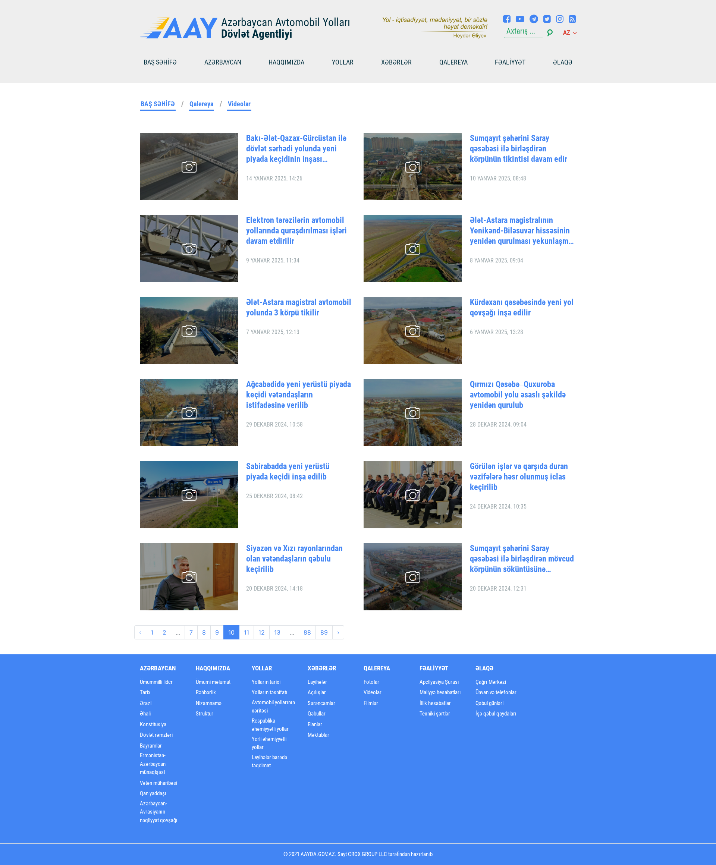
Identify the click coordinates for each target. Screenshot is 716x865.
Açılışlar (317, 692)
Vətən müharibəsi (158, 783)
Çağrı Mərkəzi (490, 682)
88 (307, 632)
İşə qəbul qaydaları (495, 713)
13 (277, 632)
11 (246, 632)
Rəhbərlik (206, 692)
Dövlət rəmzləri (156, 735)
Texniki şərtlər (435, 713)
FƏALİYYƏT (510, 62)
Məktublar (318, 735)
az (567, 32)
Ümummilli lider (156, 682)
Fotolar (371, 682)
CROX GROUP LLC (367, 854)
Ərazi (145, 703)
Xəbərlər (396, 62)
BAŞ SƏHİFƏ (160, 62)
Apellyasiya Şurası (439, 682)
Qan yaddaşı (153, 793)
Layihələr (317, 682)
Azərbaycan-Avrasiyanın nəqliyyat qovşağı (159, 812)
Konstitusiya (153, 724)
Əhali (145, 713)
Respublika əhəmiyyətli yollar (270, 725)
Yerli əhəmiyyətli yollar (269, 743)
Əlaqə (562, 62)
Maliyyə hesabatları (440, 692)
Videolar (239, 104)
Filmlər (371, 703)
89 (324, 632)
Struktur (204, 713)
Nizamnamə (209, 703)
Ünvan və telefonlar (495, 692)
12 (261, 632)
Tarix (145, 692)
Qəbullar (317, 713)
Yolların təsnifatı (270, 692)
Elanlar (315, 724)
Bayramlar (151, 745)
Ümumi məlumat (213, 682)
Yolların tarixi (266, 682)
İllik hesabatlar (435, 703)
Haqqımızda (286, 62)
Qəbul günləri (489, 703)
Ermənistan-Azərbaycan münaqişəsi (153, 764)
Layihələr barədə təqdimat (269, 761)
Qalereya (453, 62)
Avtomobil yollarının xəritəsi (273, 706)
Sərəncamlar (321, 703)
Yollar (343, 62)
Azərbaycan (222, 62)
